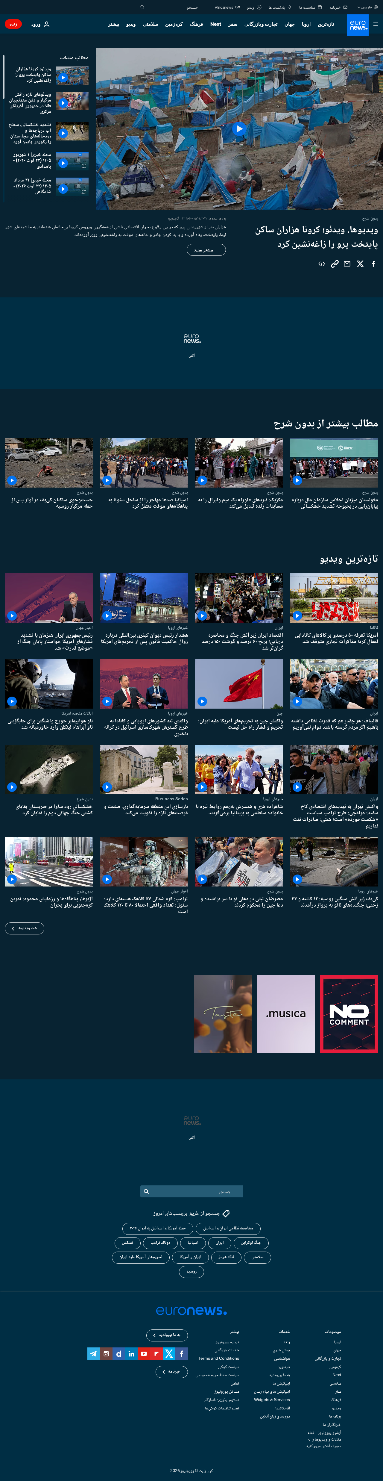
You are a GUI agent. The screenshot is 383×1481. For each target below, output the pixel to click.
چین (279, 713)
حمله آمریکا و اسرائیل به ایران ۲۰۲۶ (158, 1228)
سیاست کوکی (228, 1366)
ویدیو (131, 24)
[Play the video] (239, 129)
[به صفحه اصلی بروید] (358, 25)
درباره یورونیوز (227, 1342)
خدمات (284, 1332)
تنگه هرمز (226, 1257)
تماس (235, 1383)
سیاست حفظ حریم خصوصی (217, 1375)
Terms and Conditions (218, 1358)
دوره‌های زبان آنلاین (275, 1416)
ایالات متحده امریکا (77, 713)
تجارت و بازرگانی (260, 24)
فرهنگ (196, 24)
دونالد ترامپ (160, 1242)
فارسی (366, 7)
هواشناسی (282, 1358)
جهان (290, 24)
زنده (13, 23)
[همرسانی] (347, 264)
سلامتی (150, 24)
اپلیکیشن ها (281, 1383)
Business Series (171, 799)
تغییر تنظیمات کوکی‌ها (222, 1408)
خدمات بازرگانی (227, 1350)
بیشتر (234, 1332)
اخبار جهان (84, 627)
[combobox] (173, 7)
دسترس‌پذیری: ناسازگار (221, 1400)
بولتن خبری (281, 1350)
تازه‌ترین (326, 24)
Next (215, 24)
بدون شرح (370, 492)
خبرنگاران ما (332, 1424)
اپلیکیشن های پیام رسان (272, 1391)
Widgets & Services (272, 1400)
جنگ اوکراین (251, 1242)
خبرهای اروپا (178, 627)
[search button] (142, 7)
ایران (279, 627)
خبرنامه (174, 1371)
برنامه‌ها (335, 1416)
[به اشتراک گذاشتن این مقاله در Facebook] (373, 264)
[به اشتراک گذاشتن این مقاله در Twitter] (360, 264)
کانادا (374, 627)
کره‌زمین (174, 24)
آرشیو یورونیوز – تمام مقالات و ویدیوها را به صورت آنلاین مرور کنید (323, 1439)
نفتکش (127, 1242)
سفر (232, 24)
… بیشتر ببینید (206, 249)
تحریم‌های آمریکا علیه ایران (140, 1257)
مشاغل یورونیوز (227, 1391)
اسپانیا (193, 1242)
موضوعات (333, 1332)
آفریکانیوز (282, 1408)
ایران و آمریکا (190, 1257)
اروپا (306, 24)
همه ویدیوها (27, 928)
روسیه (191, 1271)
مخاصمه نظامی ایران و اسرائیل (228, 1228)
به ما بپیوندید (279, 1375)
